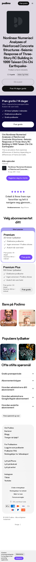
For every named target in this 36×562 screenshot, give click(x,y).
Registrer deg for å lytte (18, 178)
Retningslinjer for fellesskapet (16, 454)
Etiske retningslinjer (18, 488)
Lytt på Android (10, 464)
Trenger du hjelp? (11, 437)
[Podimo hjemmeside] (6, 3)
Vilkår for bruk (18, 494)
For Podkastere (10, 444)
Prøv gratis (24, 3)
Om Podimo (9, 428)
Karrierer (8, 431)
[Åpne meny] (32, 3)
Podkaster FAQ (10, 451)
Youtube (7, 481)
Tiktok (7, 477)
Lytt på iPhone (10, 461)
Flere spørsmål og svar (11, 416)
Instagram (8, 474)
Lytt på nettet (9, 467)
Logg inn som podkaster (14, 448)
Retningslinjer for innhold (18, 491)
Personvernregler (18, 497)
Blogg (6, 434)
